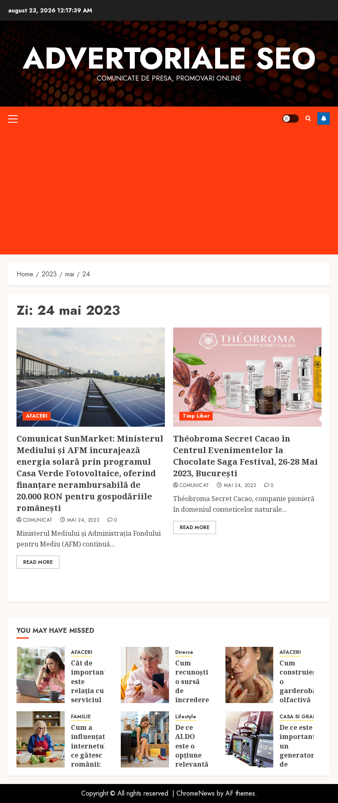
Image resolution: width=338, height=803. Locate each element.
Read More (38, 562)
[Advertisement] (169, 192)
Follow (323, 118)
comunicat (37, 520)
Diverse (184, 652)
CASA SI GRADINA (302, 716)
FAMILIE (81, 716)
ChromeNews (195, 793)
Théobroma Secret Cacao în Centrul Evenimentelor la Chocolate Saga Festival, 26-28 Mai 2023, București (245, 456)
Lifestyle (185, 716)
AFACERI (36, 416)
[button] (13, 118)
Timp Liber (196, 416)
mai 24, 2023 (83, 520)
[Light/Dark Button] (290, 118)
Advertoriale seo (169, 58)
